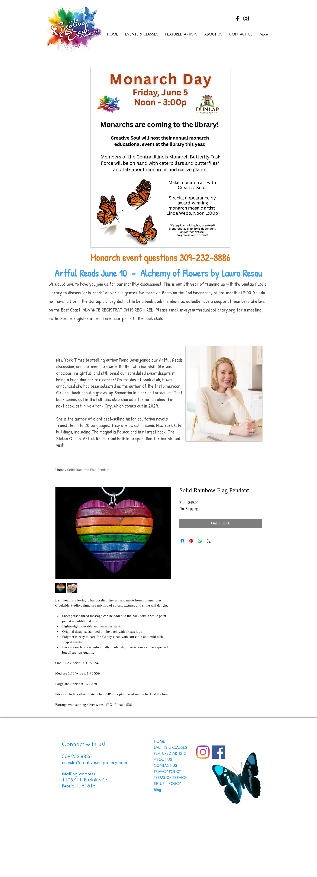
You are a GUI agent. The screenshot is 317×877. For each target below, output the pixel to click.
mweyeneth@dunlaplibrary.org (207, 309)
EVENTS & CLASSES (170, 747)
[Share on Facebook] (182, 541)
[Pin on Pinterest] (191, 541)
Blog (157, 789)
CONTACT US (165, 765)
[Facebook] (237, 18)
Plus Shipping (188, 509)
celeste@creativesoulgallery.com (94, 762)
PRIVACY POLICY (167, 771)
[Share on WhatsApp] (200, 541)
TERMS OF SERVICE (170, 777)
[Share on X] (209, 541)
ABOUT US (163, 759)
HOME (159, 741)
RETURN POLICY (167, 783)
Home (59, 470)
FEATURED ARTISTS (170, 753)
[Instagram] (246, 18)
